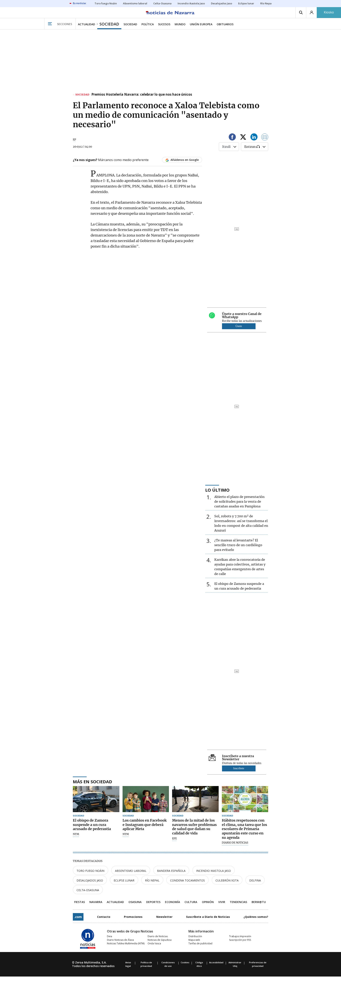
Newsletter (164, 917)
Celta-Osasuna (88, 890)
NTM (76, 834)
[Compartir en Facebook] (232, 137)
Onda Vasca (154, 943)
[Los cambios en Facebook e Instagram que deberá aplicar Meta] (146, 799)
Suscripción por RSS (240, 940)
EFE (174, 838)
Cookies (185, 962)
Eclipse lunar (124, 880)
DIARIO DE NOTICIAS (235, 842)
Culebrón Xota (227, 880)
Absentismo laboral (130, 871)
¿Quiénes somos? (256, 917)
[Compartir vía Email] (264, 137)
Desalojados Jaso (90, 880)
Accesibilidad (216, 962)
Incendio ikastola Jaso (213, 871)
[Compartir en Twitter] (243, 137)
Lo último (217, 490)
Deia (109, 936)
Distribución (195, 936)
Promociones (133, 917)
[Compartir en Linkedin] (254, 137)
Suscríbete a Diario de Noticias (208, 917)
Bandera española (171, 871)
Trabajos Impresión (240, 936)
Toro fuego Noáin (90, 871)
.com (78, 917)
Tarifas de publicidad (200, 943)
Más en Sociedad (92, 781)
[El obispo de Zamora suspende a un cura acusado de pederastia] (96, 799)
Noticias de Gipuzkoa (159, 940)
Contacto (103, 917)
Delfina (255, 880)
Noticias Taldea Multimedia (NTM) (125, 943)
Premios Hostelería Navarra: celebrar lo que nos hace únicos (141, 95)
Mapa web (194, 940)
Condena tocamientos (187, 880)
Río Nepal (152, 880)
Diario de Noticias (158, 936)
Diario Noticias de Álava (120, 940)
